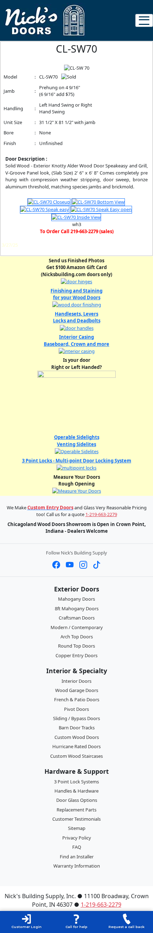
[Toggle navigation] (144, 20)
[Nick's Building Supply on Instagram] (83, 565)
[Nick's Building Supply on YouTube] (70, 565)
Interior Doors (76, 681)
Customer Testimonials (76, 819)
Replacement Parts (76, 809)
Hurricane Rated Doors (76, 746)
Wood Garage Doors (76, 690)
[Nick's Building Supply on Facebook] (56, 565)
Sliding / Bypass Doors (76, 718)
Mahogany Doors (76, 599)
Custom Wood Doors (76, 737)
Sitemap (76, 828)
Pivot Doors (76, 709)
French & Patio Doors (76, 699)
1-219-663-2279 (101, 514)
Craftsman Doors (77, 618)
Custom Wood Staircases (76, 756)
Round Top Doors (76, 646)
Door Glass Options (76, 800)
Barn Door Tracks (77, 727)
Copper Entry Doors (76, 655)
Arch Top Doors (76, 636)
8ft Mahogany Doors (77, 608)
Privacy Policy (76, 838)
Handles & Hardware (76, 791)
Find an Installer (77, 856)
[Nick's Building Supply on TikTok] (97, 565)
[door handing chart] (76, 401)
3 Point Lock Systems (76, 781)
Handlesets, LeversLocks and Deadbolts (76, 317)
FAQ (76, 847)
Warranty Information (76, 866)
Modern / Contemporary (77, 627)
